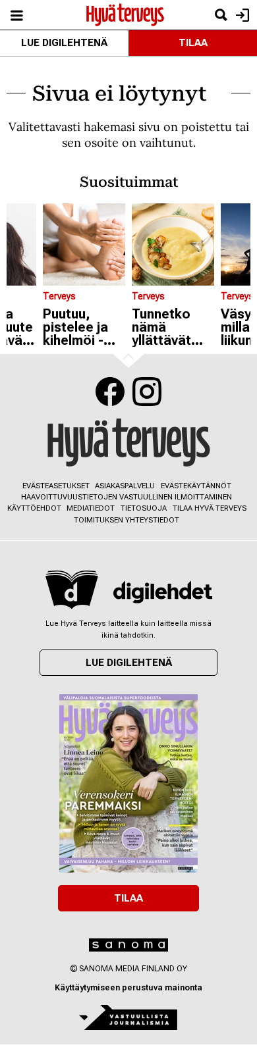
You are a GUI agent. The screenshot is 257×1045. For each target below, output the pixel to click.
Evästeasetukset (56, 486)
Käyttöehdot (34, 508)
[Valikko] (16, 15)
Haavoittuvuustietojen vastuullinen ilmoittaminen (126, 497)
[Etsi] (221, 15)
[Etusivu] (125, 14)
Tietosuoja (144, 508)
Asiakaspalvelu (125, 486)
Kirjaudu (241, 15)
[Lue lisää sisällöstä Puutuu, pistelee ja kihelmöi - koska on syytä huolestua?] (84, 244)
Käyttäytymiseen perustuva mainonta (128, 987)
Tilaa (193, 43)
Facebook (110, 391)
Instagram (146, 391)
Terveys (59, 296)
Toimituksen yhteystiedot (126, 520)
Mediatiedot (91, 508)
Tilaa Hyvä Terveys (209, 508)
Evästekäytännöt (196, 486)
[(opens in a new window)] (162, 591)
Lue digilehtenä (64, 43)
